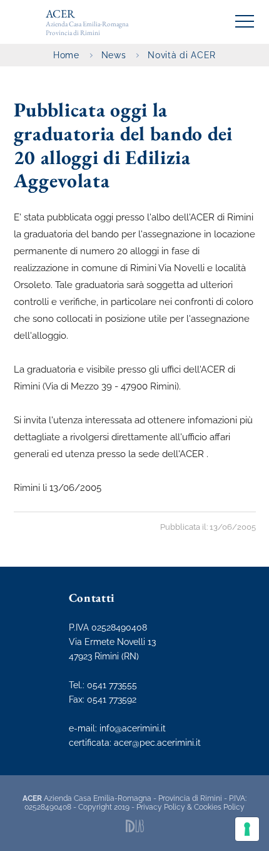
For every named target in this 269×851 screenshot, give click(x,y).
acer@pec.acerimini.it (157, 743)
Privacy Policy (160, 807)
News (113, 55)
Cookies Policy (219, 807)
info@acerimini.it (132, 728)
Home (66, 55)
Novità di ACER (181, 55)
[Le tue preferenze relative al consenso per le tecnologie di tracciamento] (247, 829)
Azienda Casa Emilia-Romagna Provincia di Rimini (87, 22)
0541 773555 (112, 685)
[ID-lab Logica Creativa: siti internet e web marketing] (135, 826)
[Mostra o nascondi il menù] (244, 21)
